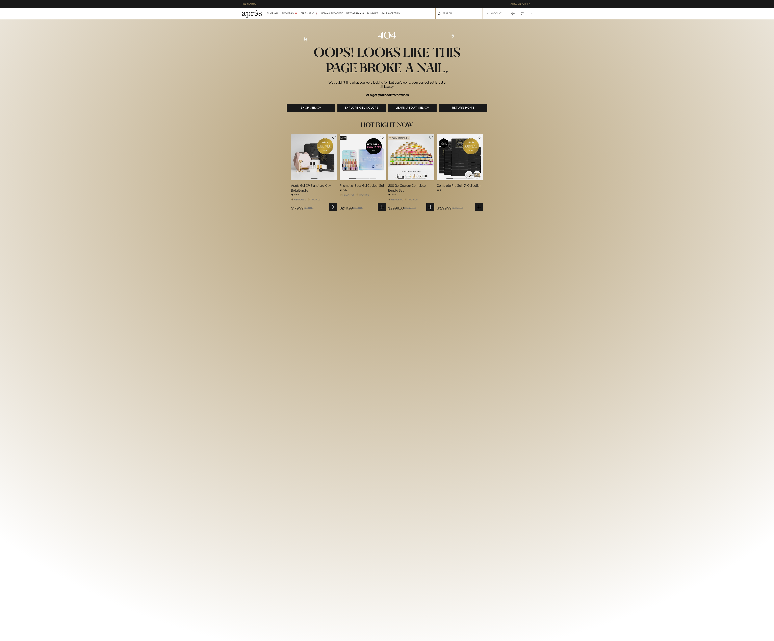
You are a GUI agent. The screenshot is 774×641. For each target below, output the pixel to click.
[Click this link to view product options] (333, 207)
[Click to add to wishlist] (334, 137)
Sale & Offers (391, 13)
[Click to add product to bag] (382, 207)
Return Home (463, 107)
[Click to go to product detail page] (314, 157)
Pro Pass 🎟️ (290, 13)
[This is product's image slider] (314, 157)
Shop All (273, 13)
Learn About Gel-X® (412, 107)
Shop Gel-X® (311, 107)
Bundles (373, 13)
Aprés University (520, 4)
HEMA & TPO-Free (332, 13)
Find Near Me (249, 4)
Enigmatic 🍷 (309, 13)
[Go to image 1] (314, 157)
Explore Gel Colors (362, 107)
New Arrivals (355, 13)
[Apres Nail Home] (252, 14)
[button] (522, 14)
